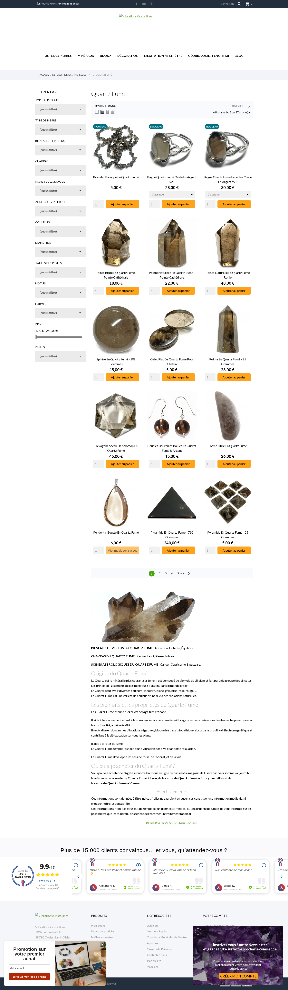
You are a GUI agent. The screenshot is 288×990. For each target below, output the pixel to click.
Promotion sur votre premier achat (29, 954)
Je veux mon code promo (29, 976)
